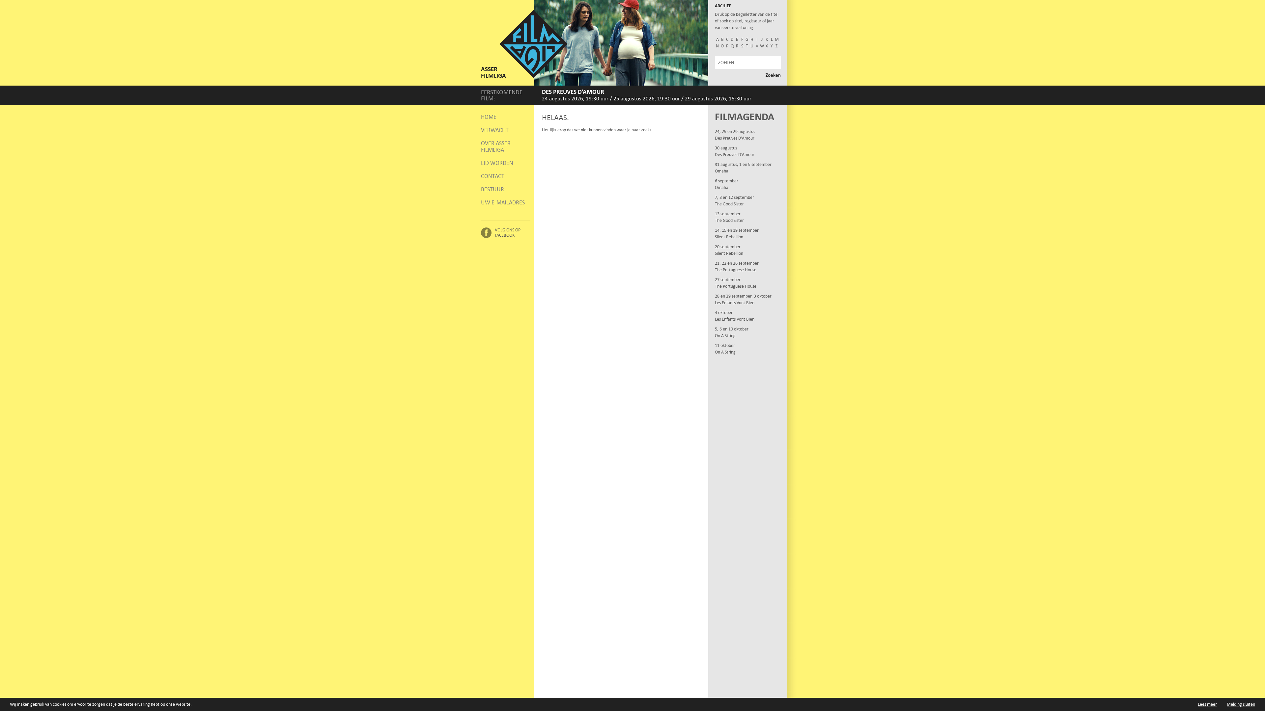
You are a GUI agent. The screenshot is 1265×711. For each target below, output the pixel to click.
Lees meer (1207, 704)
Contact (492, 176)
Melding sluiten (1241, 704)
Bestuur (492, 189)
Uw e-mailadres (503, 202)
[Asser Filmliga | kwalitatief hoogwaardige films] (533, 76)
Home (488, 117)
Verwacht (495, 130)
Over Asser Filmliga (496, 146)
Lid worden (497, 163)
